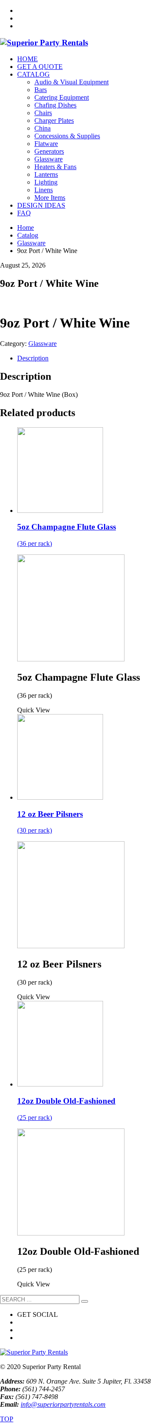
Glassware (42, 343)
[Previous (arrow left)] (15, 711)
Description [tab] (33, 358)
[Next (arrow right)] (146, 711)
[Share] (113, 9)
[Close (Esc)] (132, 9)
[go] (84, 1301)
